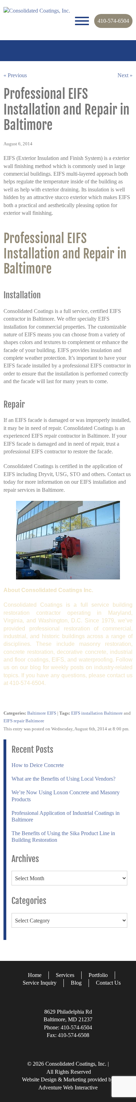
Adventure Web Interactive (68, 1087)
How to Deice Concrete (38, 765)
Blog (76, 983)
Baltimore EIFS (41, 713)
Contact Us (108, 983)
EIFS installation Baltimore (97, 713)
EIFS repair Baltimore (23, 720)
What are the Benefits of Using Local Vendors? (63, 779)
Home (34, 975)
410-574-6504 (113, 21)
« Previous (15, 75)
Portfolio (98, 975)
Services (65, 975)
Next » (125, 75)
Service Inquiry (39, 983)
